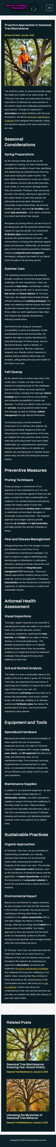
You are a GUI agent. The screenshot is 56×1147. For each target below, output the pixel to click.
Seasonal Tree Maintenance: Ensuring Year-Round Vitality (26, 1066)
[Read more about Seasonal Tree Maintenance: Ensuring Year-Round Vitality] (28, 1044)
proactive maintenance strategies (32, 968)
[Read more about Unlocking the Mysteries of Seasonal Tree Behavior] (28, 1095)
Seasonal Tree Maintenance (19, 1072)
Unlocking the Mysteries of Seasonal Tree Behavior (24, 1116)
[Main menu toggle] (49, 7)
